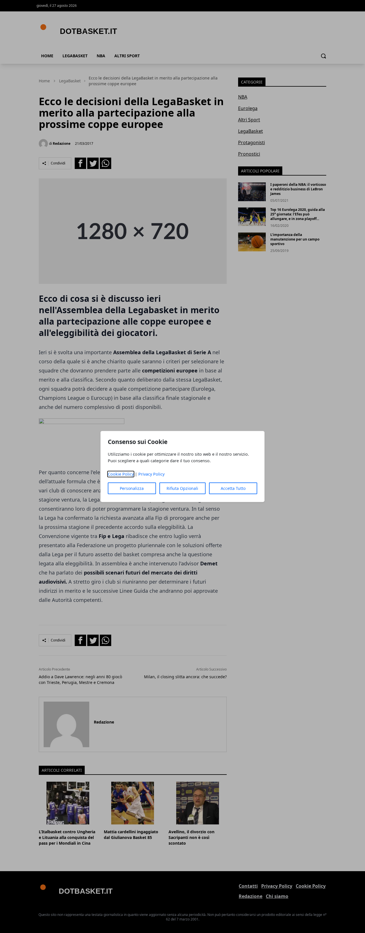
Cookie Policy (121, 474)
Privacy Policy (151, 474)
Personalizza (132, 488)
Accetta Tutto (233, 488)
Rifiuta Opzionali (182, 488)
